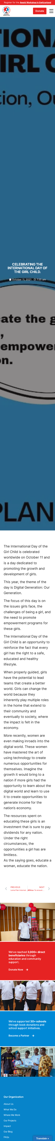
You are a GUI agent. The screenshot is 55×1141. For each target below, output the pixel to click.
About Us (8, 1104)
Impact (7, 1126)
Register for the (27, 2)
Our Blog (8, 1131)
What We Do (10, 1109)
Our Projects (10, 1120)
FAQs (6, 1137)
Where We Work (12, 1115)
